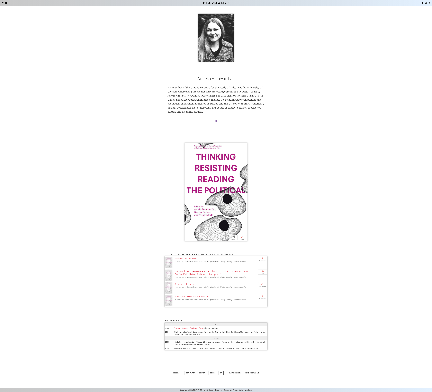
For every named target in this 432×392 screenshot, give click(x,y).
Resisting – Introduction (186, 259)
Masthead (248, 390)
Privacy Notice (238, 390)
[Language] (426, 3)
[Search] (6, 3)
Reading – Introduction (185, 284)
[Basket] (429, 3)
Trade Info (218, 390)
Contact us (228, 390)
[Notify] (186, 145)
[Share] (216, 121)
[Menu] (3, 3)
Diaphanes (216, 3)
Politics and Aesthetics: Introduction (191, 297)
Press (211, 390)
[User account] (422, 3)
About (206, 390)
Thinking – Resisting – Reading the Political (189, 328)
